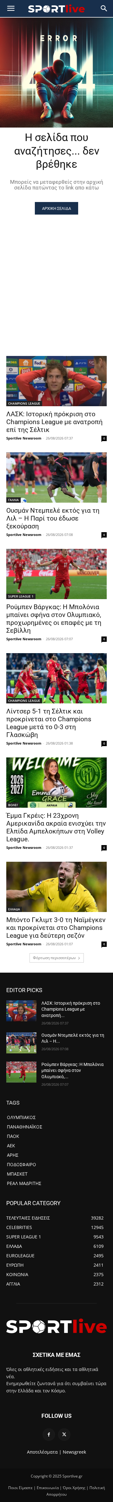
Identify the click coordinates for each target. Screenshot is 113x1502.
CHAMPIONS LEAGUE (24, 403)
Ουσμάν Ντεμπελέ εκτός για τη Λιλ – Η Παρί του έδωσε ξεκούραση (53, 518)
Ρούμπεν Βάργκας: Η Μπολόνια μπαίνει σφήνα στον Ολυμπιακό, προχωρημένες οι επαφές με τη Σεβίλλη (53, 618)
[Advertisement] (56, 274)
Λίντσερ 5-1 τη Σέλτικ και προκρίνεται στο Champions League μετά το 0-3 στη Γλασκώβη (48, 723)
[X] (64, 1434)
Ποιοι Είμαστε (20, 1487)
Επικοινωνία (48, 1487)
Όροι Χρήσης (74, 1487)
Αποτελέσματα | (44, 1452)
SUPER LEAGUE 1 (21, 596)
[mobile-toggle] (11, 8)
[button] (104, 8)
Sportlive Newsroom (23, 438)
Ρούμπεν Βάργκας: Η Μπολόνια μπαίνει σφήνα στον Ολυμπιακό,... (72, 1070)
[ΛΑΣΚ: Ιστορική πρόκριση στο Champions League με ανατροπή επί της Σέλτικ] (56, 381)
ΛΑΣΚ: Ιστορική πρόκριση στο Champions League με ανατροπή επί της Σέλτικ (54, 422)
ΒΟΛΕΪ (13, 805)
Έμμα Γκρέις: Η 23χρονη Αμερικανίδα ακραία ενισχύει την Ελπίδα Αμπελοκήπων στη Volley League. (56, 827)
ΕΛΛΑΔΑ (14, 909)
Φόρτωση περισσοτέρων (54, 957)
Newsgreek (74, 1452)
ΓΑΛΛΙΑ (13, 500)
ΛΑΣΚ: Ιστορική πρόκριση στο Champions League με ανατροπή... (70, 1009)
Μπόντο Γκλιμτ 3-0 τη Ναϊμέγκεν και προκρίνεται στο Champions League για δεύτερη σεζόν (55, 927)
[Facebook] (49, 1434)
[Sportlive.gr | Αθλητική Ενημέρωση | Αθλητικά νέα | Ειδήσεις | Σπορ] (56, 1326)
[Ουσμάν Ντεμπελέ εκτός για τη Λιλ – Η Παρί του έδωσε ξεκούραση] (56, 477)
